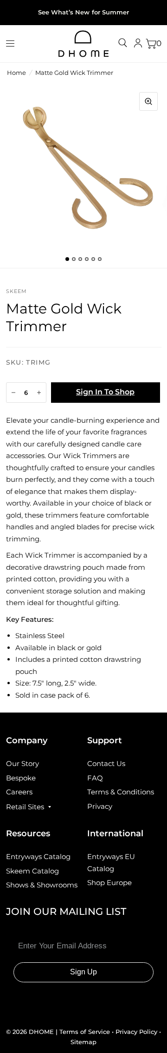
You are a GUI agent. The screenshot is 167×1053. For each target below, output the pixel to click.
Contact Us (106, 763)
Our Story (22, 763)
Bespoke (21, 777)
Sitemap (83, 1042)
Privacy (99, 806)
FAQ (95, 777)
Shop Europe (109, 882)
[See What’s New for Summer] (83, 12)
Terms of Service (85, 1031)
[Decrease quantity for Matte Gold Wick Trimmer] (13, 392)
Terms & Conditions (120, 791)
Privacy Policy (136, 1031)
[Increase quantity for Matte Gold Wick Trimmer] (39, 392)
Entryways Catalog (38, 856)
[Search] (122, 42)
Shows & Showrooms (41, 884)
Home (16, 72)
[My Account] (138, 43)
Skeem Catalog (32, 870)
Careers (19, 791)
